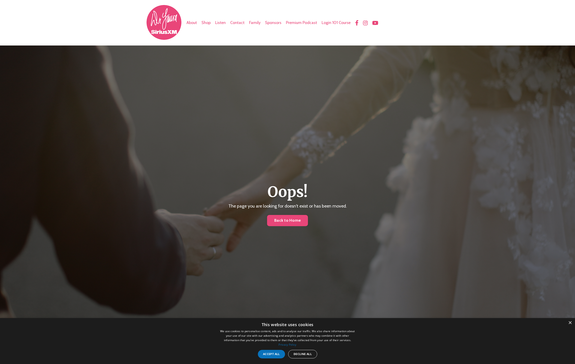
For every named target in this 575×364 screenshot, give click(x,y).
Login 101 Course (336, 22)
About (191, 22)
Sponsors (273, 22)
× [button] (570, 323)
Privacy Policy (287, 345)
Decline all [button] (303, 354)
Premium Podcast (301, 22)
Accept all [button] (271, 354)
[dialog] (287, 341)
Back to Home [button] (287, 220)
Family (255, 22)
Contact (237, 22)
